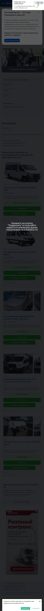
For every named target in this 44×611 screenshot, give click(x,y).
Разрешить (25, 608)
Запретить (36, 608)
